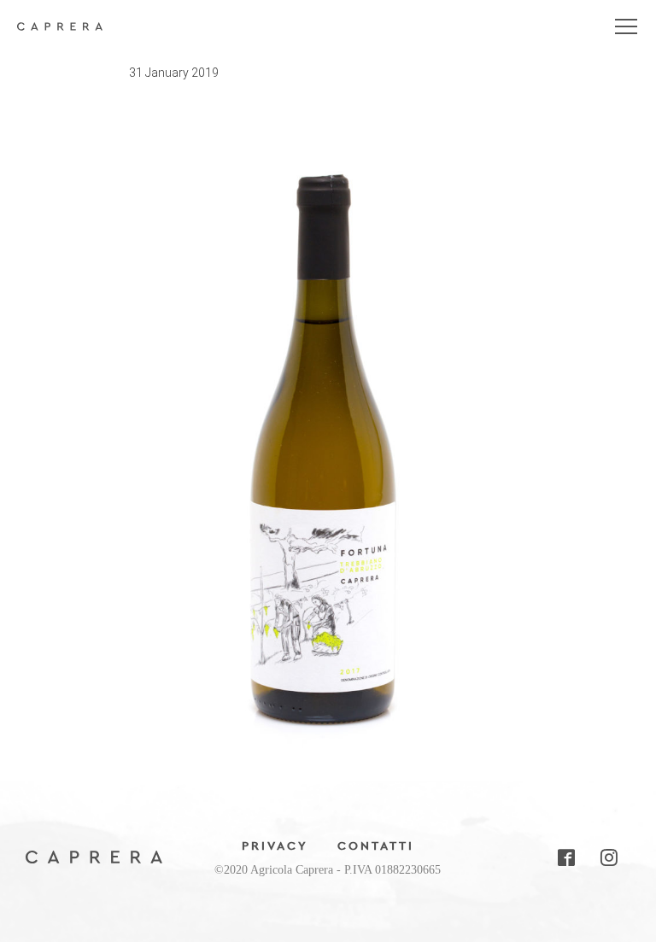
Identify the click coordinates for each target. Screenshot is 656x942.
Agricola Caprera (59, 34)
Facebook (565, 857)
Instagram (608, 857)
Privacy (275, 846)
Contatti (375, 846)
